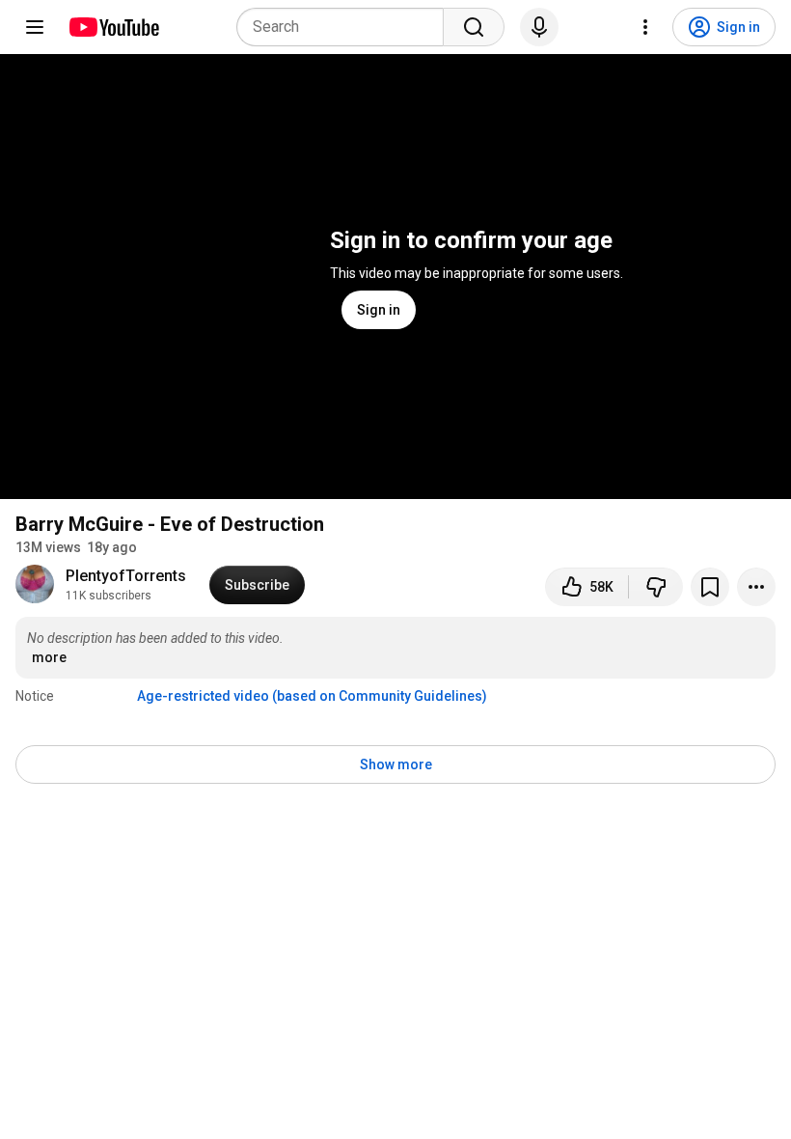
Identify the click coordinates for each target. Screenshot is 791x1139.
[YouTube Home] (113, 27)
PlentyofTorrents (126, 576)
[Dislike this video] (656, 587)
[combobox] (346, 27)
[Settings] (645, 27)
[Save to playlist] (710, 587)
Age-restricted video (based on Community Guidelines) (312, 696)
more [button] (49, 657)
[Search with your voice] (539, 27)
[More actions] (756, 587)
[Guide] (34, 27)
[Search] (474, 27)
